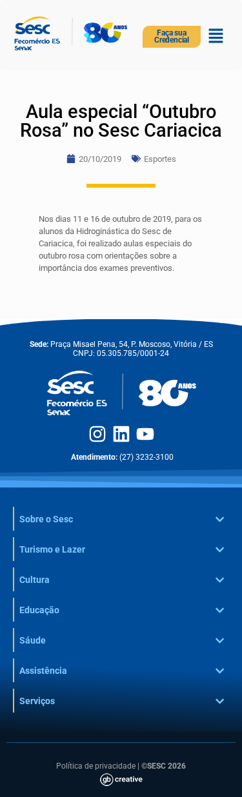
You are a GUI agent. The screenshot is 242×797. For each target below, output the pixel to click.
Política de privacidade (96, 766)
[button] (216, 37)
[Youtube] (145, 434)
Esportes (160, 159)
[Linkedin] (121, 434)
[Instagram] (97, 434)
